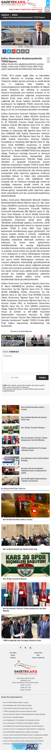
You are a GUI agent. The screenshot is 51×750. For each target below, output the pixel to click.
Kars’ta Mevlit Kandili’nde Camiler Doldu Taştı (18, 708)
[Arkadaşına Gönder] (18, 51)
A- (48, 61)
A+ (48, 58)
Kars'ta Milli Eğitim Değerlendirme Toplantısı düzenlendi (21, 732)
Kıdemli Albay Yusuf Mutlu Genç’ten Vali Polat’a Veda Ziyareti (23, 738)
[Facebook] (4, 51)
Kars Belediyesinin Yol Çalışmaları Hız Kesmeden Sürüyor (21, 720)
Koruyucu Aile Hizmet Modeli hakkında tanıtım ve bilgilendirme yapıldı (25, 735)
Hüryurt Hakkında (38, 658)
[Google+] (14, 51)
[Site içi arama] (30, 647)
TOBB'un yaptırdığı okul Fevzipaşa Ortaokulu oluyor (20, 711)
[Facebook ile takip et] (20, 647)
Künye (13, 655)
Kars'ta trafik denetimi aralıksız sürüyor (15, 702)
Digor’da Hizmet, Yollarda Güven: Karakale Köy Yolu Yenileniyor (23, 741)
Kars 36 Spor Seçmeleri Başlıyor (13, 717)
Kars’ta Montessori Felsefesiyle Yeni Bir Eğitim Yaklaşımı (21, 723)
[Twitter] (9, 51)
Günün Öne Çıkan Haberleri (11, 697)
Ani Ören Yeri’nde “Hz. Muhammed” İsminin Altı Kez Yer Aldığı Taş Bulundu (23, 729)
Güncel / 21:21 (29, 9)
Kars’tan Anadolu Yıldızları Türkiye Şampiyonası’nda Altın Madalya (24, 714)
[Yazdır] (23, 51)
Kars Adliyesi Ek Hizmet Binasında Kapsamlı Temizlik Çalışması (23, 726)
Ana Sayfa (13, 653)
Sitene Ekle (38, 653)
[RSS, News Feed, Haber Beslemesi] (25, 647)
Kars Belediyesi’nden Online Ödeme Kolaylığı (17, 705)
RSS (38, 655)
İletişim (13, 658)
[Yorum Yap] (27, 51)
